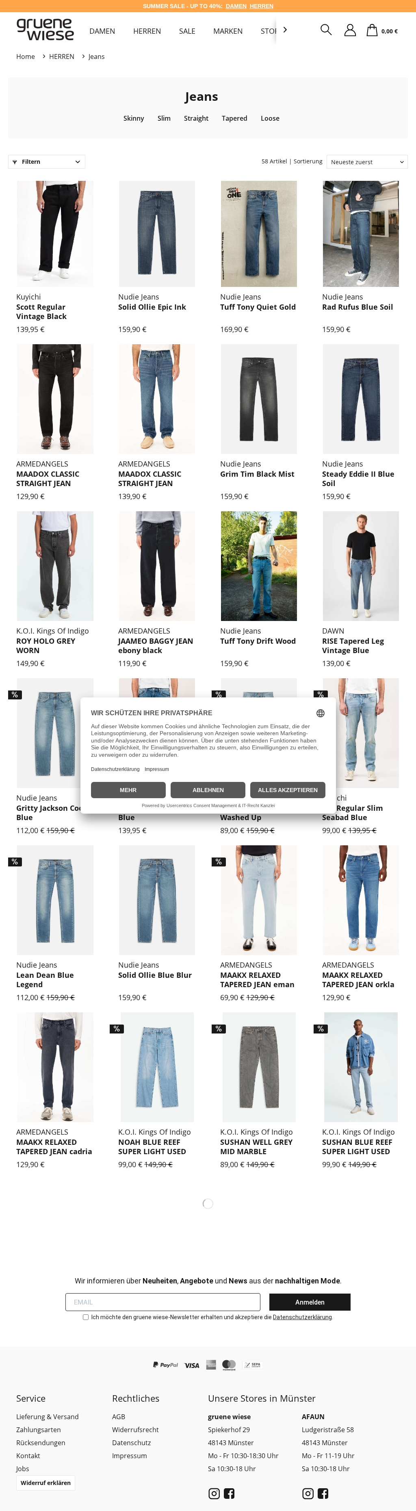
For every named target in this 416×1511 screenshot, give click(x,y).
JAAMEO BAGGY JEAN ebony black (155, 645)
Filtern (30, 161)
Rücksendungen (40, 1442)
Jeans (201, 96)
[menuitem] (102, 31)
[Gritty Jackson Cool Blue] (55, 733)
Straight (196, 118)
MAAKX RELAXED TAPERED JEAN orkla (358, 979)
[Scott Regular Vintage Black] (55, 232)
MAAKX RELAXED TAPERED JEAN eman (257, 979)
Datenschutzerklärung (302, 1317)
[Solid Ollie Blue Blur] (157, 900)
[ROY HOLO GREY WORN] (55, 566)
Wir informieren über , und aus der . (208, 1281)
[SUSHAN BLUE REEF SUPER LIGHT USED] (361, 1067)
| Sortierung (306, 161)
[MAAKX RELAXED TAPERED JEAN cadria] (55, 1067)
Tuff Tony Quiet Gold (258, 307)
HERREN (261, 6)
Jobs (22, 1468)
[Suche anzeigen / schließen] (326, 30)
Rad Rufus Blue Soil (357, 307)
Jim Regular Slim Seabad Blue (352, 812)
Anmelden (310, 1302)
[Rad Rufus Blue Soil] (361, 232)
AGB (118, 1416)
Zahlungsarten (38, 1429)
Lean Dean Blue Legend (45, 979)
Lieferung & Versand (47, 1416)
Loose (270, 118)
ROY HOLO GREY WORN (45, 645)
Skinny (134, 118)
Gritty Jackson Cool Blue (51, 812)
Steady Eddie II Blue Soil (358, 478)
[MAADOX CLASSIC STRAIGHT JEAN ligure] (157, 399)
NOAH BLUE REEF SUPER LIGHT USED (152, 1147)
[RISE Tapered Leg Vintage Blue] (361, 566)
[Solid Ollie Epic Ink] (157, 232)
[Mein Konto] (350, 30)
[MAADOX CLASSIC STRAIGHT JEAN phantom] (55, 399)
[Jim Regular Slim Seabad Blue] (361, 733)
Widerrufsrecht (135, 1429)
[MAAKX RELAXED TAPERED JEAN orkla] (361, 900)
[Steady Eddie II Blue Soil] (361, 399)
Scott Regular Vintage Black (41, 311)
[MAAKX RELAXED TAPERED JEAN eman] (259, 900)
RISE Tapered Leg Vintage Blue (353, 645)
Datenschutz (131, 1442)
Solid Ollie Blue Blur (155, 975)
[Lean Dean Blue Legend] (55, 900)
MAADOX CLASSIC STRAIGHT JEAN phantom (47, 478)
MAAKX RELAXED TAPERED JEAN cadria (54, 1147)
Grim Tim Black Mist (257, 474)
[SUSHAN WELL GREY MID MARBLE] (259, 1067)
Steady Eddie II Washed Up (247, 812)
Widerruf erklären (46, 1483)
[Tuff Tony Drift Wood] (259, 566)
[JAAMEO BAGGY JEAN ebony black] (157, 566)
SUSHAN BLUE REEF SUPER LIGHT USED (357, 1147)
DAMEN (236, 6)
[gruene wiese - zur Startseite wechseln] (46, 29)
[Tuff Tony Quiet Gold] (259, 232)
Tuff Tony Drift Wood (258, 641)
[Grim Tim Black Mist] (259, 399)
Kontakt (28, 1455)
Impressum (129, 1455)
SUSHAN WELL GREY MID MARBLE (256, 1147)
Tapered (234, 118)
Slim (164, 118)
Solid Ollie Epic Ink (152, 307)
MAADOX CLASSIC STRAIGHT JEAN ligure (149, 478)
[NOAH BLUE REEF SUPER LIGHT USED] (157, 1067)
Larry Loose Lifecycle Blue (156, 812)
